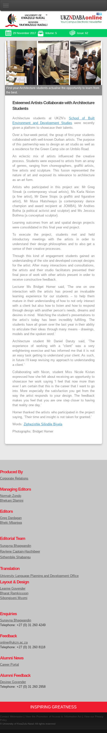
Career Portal (9, 664)
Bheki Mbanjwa (11, 522)
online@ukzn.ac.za (14, 642)
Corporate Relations (14, 478)
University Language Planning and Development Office (39, 576)
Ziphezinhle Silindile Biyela (43, 424)
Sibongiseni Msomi (13, 598)
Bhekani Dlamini (11, 500)
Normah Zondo (10, 496)
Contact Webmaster (11, 716)
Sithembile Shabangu (15, 557)
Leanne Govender (12, 588)
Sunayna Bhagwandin (15, 546)
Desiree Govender (13, 682)
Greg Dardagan (11, 518)
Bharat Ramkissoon (14, 593)
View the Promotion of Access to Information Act (53, 716)
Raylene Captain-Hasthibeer (20, 551)
